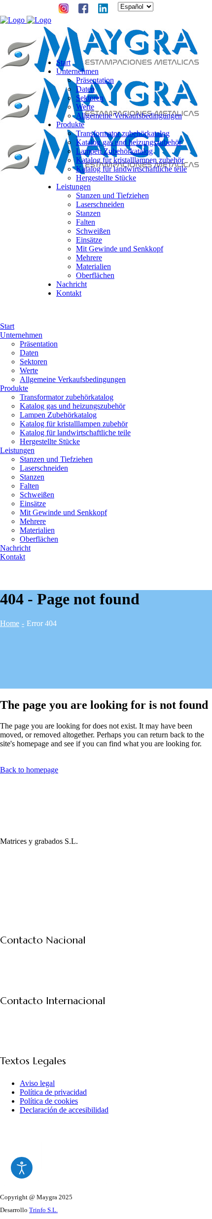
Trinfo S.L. (43, 1210)
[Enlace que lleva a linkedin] (31, 879)
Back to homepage (29, 770)
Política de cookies (49, 1101)
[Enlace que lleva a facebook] (18, 879)
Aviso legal (37, 1083)
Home (9, 623)
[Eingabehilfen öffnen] (22, 1168)
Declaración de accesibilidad (64, 1110)
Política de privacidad (53, 1092)
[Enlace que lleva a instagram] (6, 879)
